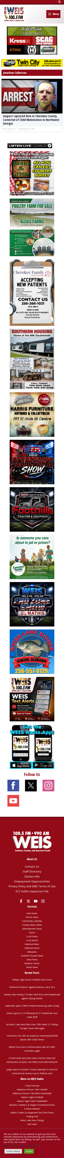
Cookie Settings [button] (13, 1151)
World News (32, 967)
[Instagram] (43, 901)
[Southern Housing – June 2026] (32, 358)
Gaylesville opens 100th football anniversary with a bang (32, 1005)
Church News (32, 917)
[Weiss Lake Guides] (32, 651)
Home (32, 932)
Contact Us (32, 866)
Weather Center (32, 963)
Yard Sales (32, 1124)
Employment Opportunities (32, 881)
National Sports (32, 948)
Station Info (32, 876)
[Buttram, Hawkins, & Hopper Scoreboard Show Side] (32, 461)
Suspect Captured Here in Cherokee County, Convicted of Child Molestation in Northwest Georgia (31, 119)
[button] (59, 2)
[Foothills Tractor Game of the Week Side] (32, 509)
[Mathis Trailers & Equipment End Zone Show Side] (32, 604)
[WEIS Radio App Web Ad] (32, 746)
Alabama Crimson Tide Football (32, 1089)
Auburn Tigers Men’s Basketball (32, 1101)
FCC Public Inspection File (32, 891)
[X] (28, 901)
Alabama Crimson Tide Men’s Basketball (32, 1093)
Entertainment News (32, 928)
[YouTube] (36, 901)
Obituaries (32, 951)
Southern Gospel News (32, 955)
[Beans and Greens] (32, 173)
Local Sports (32, 940)
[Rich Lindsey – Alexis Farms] (32, 227)
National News (32, 944)
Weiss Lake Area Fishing (32, 1120)
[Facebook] (21, 901)
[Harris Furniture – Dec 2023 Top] (32, 414)
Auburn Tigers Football (32, 1097)
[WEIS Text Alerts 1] (32, 698)
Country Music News (32, 924)
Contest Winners (32, 1108)
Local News (32, 936)
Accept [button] (29, 1151)
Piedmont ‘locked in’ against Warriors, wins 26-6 (32, 987)
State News (32, 959)
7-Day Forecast (32, 1085)
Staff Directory (32, 871)
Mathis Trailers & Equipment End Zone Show (32, 1112)
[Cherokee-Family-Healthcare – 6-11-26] (32, 292)
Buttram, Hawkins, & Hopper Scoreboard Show (32, 1104)
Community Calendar (32, 921)
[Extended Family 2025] (32, 556)
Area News (32, 913)
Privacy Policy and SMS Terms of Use (32, 886)
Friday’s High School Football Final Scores (32, 979)
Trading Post (32, 1116)
